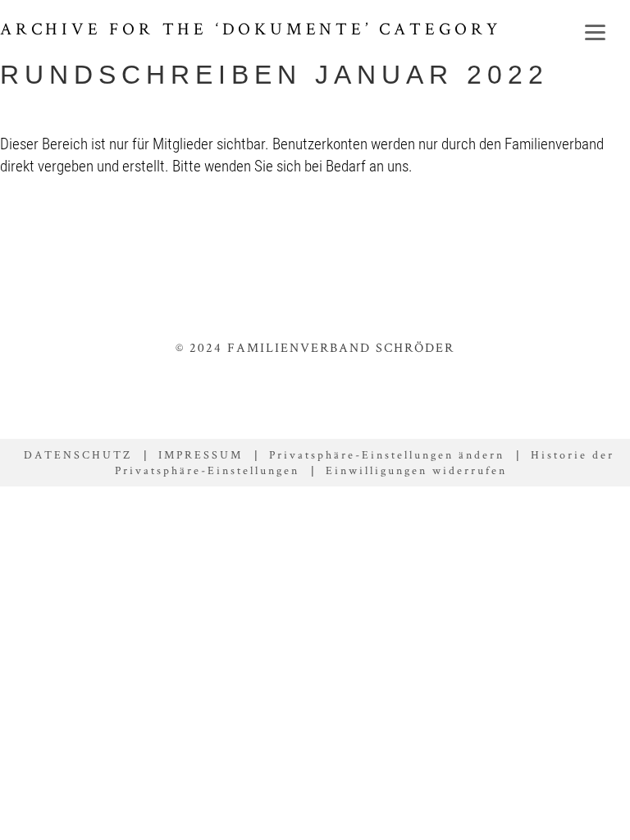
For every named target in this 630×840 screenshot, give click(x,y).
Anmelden (447, 234)
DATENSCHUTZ (78, 454)
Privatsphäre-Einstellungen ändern (386, 454)
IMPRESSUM (200, 454)
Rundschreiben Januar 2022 (274, 74)
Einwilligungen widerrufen (416, 470)
